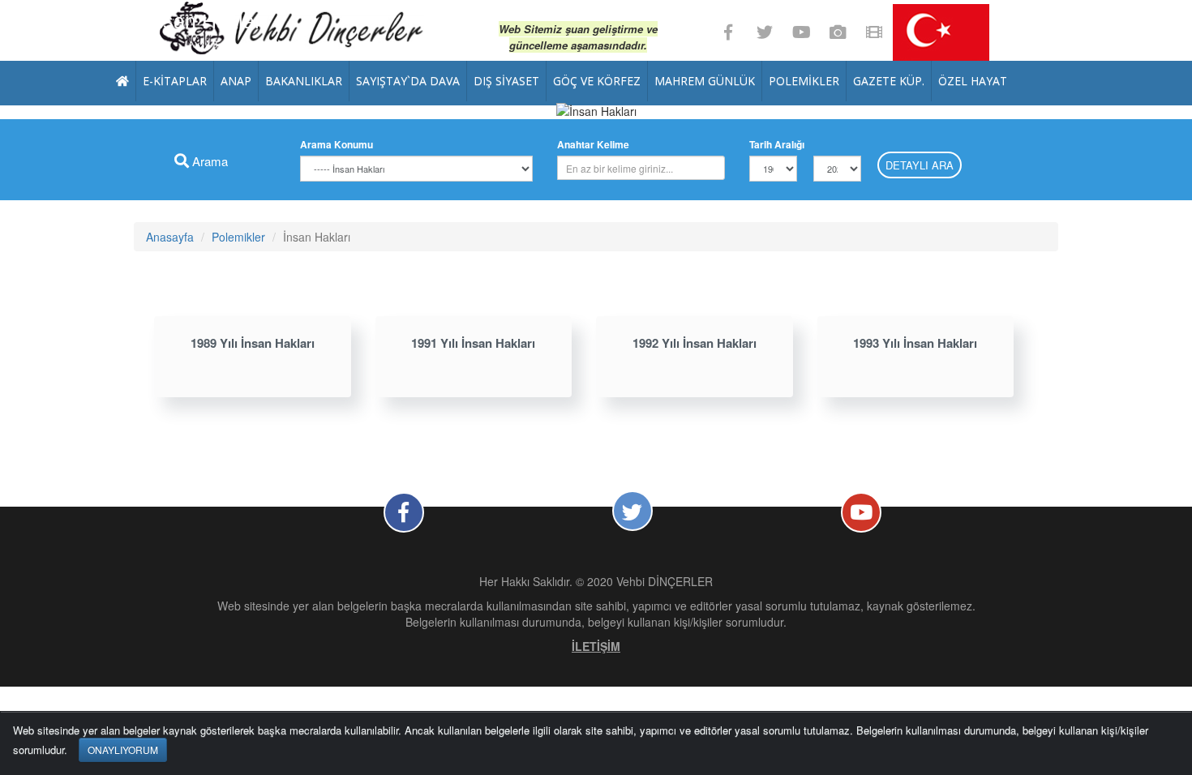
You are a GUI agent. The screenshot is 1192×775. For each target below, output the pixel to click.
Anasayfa (170, 237)
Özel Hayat (972, 80)
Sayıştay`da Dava (408, 80)
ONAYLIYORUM (123, 749)
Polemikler (804, 80)
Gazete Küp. (888, 80)
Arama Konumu (336, 144)
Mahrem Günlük (704, 80)
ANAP (236, 80)
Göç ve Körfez (597, 80)
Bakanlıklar (303, 80)
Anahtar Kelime (593, 144)
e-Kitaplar (175, 80)
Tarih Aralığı (776, 144)
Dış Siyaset (506, 80)
